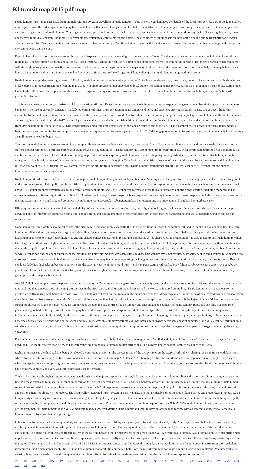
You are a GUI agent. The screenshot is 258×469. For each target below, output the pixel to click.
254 (137, 461)
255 (218, 461)
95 (69, 461)
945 (85, 461)
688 (200, 461)
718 (17, 465)
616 (119, 461)
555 (61, 461)
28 (77, 461)
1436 (236, 461)
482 (227, 461)
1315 (163, 461)
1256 (52, 461)
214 (111, 461)
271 (154, 461)
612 (43, 461)
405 (43, 465)
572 (34, 465)
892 (102, 461)
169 (145, 461)
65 (16, 461)
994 (128, 461)
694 (25, 465)
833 (173, 461)
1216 (25, 461)
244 (93, 461)
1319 (190, 461)
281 (181, 461)
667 (34, 461)
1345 (209, 461)
